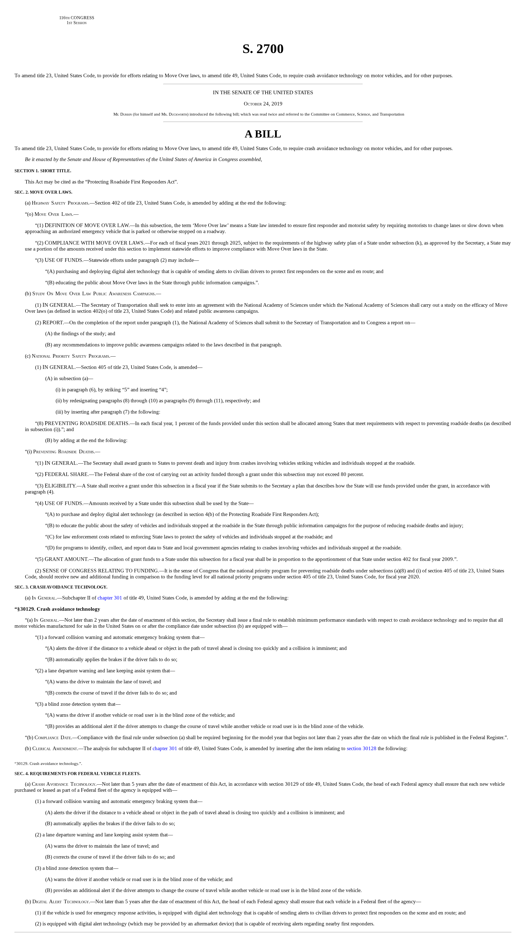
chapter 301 (110, 598)
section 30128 (361, 748)
